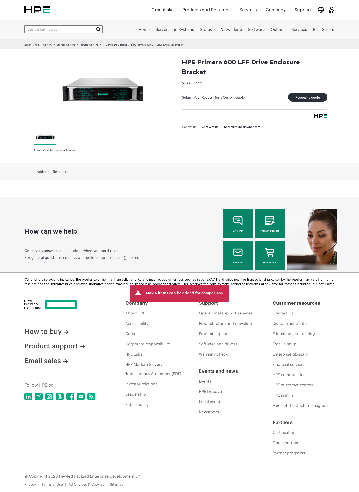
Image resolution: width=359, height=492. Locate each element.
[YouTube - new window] (81, 396)
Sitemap (117, 484)
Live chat (238, 230)
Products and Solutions (206, 9)
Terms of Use (52, 484)
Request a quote (307, 97)
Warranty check (213, 354)
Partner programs (289, 452)
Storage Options (66, 44)
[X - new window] (39, 396)
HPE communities (289, 374)
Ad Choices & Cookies (86, 484)
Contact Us (283, 313)
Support (303, 9)
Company (276, 9)
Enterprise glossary (290, 354)
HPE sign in (283, 395)
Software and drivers (218, 343)
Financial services (289, 364)
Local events (210, 401)
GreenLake (162, 9)
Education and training (294, 333)
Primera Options (89, 44)
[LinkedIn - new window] (28, 396)
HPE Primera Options (115, 44)
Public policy (136, 404)
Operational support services (226, 313)
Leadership (135, 394)
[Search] (98, 29)
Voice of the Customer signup (300, 405)
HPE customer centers (293, 384)
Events (205, 381)
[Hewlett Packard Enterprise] (37, 9)
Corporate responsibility (147, 343)
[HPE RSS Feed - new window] (91, 396)
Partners (283, 422)
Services (248, 9)
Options (48, 44)
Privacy (30, 484)
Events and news (218, 371)
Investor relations (141, 383)
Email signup (284, 343)
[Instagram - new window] (49, 396)
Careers (132, 333)
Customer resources (296, 303)
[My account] (332, 9)
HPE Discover (211, 391)
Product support (269, 230)
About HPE (135, 313)
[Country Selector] (321, 9)
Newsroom (209, 411)
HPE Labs (133, 354)
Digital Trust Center (290, 323)
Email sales (42, 360)
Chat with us (210, 126)
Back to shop (31, 44)
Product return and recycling (225, 323)
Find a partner (285, 442)
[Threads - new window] (60, 396)
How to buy (269, 262)
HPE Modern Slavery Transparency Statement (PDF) (153, 369)
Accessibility (136, 323)
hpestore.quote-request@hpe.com (111, 257)
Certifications (285, 432)
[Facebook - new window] (70, 396)
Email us (238, 262)
